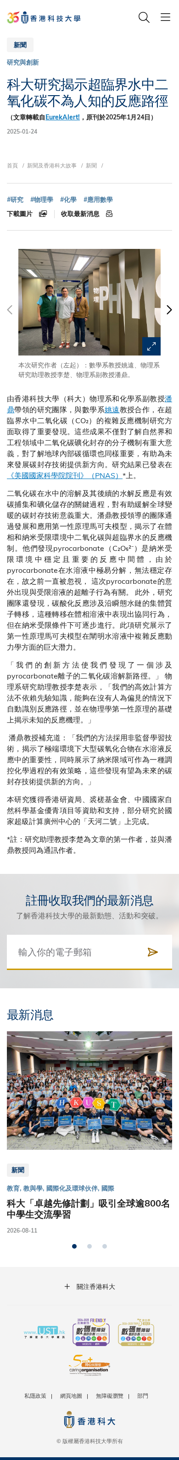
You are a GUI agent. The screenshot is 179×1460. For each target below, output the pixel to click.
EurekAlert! (62, 117)
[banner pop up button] (151, 346)
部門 (142, 1395)
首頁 (12, 165)
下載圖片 (20, 214)
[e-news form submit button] (153, 952)
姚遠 (112, 409)
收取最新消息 (81, 214)
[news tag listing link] (15, 200)
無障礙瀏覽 (109, 1395)
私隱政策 (35, 1395)
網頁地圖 (71, 1395)
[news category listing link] (23, 62)
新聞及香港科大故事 (52, 165)
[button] (168, 314)
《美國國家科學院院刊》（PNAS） (65, 475)
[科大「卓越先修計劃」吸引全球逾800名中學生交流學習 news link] (89, 1133)
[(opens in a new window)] (91, 1333)
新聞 (91, 165)
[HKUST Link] (43, 17)
